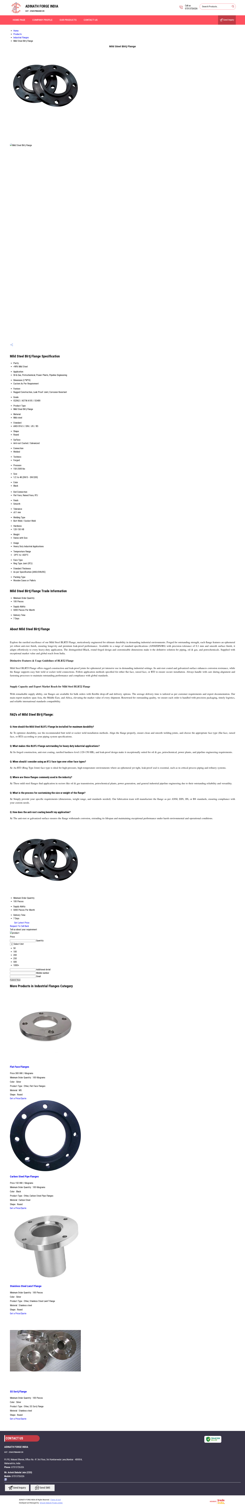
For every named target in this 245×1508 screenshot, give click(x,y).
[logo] (16, 13)
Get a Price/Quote (18, 1098)
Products (17, 34)
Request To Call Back (19, 926)
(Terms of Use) (55, 1500)
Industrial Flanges (21, 37)
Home (16, 30)
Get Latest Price (21, 922)
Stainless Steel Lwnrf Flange (25, 1286)
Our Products (68, 20)
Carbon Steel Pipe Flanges (24, 1176)
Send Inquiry (228, 19)
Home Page (19, 20)
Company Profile (42, 20)
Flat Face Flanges (19, 1066)
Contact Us (91, 20)
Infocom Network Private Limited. (51, 1503)
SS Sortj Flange (18, 1391)
